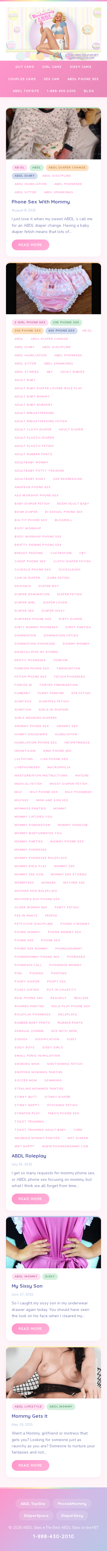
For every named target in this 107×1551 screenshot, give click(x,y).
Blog (89, 91)
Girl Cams (52, 67)
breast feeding (29, 553)
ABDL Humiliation (31, 184)
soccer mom (26, 1080)
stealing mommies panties (39, 1089)
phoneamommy (68, 949)
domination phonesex (35, 644)
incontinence (77, 743)
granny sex (67, 726)
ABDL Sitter (26, 192)
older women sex (31, 907)
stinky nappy (27, 1105)
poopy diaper (27, 982)
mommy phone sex (67, 842)
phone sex (50, 940)
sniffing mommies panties (39, 1072)
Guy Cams (24, 67)
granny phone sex (32, 726)
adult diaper (71, 430)
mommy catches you (34, 817)
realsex (81, 998)
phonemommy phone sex (37, 957)
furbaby (22, 693)
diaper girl (25, 603)
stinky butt (26, 1097)
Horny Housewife (31, 734)
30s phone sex (28, 331)
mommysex (24, 883)
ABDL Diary (25, 176)
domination (25, 636)
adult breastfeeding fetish (41, 421)
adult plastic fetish (34, 446)
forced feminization (59, 685)
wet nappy (25, 1146)
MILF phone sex (44, 792)
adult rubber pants (33, 454)
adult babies (72, 372)
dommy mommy (76, 644)
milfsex (22, 800)
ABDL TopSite (33, 1503)
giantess (23, 701)
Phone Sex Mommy (31, 949)
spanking (53, 1080)
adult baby (25, 380)
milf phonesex (78, 792)
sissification (47, 1039)
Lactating (24, 759)
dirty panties (78, 627)
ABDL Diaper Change (67, 168)
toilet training (29, 1122)
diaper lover (55, 603)
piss (18, 973)
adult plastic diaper (34, 438)
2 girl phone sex (30, 322)
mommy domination (33, 825)
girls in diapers (54, 710)
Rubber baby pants (32, 1023)
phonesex (76, 957)
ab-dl (20, 168)
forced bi (23, 685)
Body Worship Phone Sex (38, 537)
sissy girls (52, 1048)
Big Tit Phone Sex (31, 520)
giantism (23, 710)
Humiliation (66, 734)
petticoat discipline (34, 924)
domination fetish (61, 636)
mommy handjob (73, 825)
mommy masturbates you (38, 833)
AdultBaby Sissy (30, 479)
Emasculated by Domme (36, 652)
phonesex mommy (65, 965)
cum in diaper (27, 578)
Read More (31, 245)
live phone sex (54, 759)
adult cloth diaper (33, 430)
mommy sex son (29, 875)
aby (50, 372)
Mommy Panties (29, 842)
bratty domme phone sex (38, 545)
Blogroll (63, 520)
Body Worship (28, 528)
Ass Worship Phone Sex (37, 495)
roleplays (67, 1015)
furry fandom (51, 693)
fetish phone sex (31, 677)
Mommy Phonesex (31, 850)
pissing (37, 973)
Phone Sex (24, 940)
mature (82, 776)
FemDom (60, 660)
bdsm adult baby (73, 504)
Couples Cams (22, 79)
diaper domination (32, 594)
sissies (21, 1039)
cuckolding (69, 570)
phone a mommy (75, 924)
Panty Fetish (67, 907)
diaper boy (49, 586)
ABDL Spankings (58, 192)
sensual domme (29, 1031)
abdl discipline (56, 176)
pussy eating (27, 990)
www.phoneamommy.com (65, 1146)
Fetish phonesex (69, 677)
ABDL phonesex (68, 184)
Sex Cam (51, 79)
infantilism (25, 751)
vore (78, 1130)
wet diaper (77, 1138)
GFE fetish (81, 693)
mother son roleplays (36, 891)
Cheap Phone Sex (30, 561)
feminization (68, 669)
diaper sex (24, 611)
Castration (61, 553)
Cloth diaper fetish (72, 561)
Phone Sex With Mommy (41, 202)
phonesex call (28, 965)
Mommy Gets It (30, 1416)
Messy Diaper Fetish (68, 784)
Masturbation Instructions (41, 776)
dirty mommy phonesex (36, 627)
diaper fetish (69, 594)
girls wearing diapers (36, 718)
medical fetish (28, 784)
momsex (48, 883)
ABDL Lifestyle (28, 1407)
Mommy (59, 809)
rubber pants (70, 1023)
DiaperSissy (72, 1515)
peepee (51, 916)
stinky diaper (57, 1097)
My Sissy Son (27, 1286)
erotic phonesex (30, 660)
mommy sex (64, 866)
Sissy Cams (81, 67)
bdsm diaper (26, 512)
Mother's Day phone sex (37, 899)
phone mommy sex (64, 932)
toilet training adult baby (40, 1130)
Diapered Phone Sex (33, 619)
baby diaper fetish (32, 504)
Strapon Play (27, 1113)
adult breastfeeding (34, 413)
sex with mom (64, 1031)
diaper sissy (53, 611)
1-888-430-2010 (61, 91)
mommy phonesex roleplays (41, 858)
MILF (18, 792)
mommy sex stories (69, 875)
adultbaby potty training (39, 471)
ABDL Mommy (26, 1277)
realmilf (58, 998)
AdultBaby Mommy (32, 463)
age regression (67, 479)
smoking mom (27, 1064)
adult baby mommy (32, 397)
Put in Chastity (61, 990)
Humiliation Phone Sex (36, 743)
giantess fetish (54, 701)
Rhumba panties (29, 1006)
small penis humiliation (37, 1056)
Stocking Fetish (62, 1105)
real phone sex (29, 998)
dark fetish (58, 578)
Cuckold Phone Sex (33, 570)
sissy (72, 1039)
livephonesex (27, 767)
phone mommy (28, 932)
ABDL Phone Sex (83, 79)
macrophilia (58, 767)
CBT (82, 553)
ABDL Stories (27, 372)
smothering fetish (65, 1064)
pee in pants (26, 916)
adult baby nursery (34, 405)
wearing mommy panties (37, 1138)
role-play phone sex (71, 1006)
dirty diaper (70, 619)
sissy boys (25, 1048)
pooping (59, 973)
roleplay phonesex (33, 1015)
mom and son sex (52, 800)
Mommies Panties (30, 809)
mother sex (74, 883)
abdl (36, 168)
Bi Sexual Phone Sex (64, 512)
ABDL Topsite (26, 91)
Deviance (23, 586)
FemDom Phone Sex (32, 669)
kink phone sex (57, 751)
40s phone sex (61, 331)
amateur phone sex (33, 487)
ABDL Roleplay (29, 1156)
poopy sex (56, 982)
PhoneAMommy (72, 1503)
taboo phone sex (63, 1113)
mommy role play (31, 866)
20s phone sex (66, 322)
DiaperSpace (36, 1515)
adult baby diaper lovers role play (48, 388)
